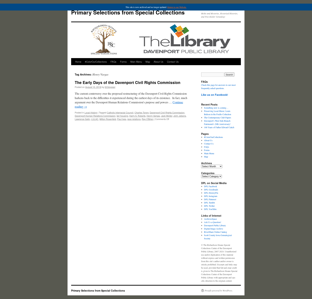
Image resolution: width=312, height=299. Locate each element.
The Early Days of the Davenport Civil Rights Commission (127, 82)
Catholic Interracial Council (120, 112)
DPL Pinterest (210, 199)
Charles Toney (142, 112)
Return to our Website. (177, 7)
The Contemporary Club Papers (217, 117)
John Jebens (179, 115)
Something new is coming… (216, 107)
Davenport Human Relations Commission (95, 115)
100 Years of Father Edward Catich (219, 127)
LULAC (94, 119)
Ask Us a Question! (212, 222)
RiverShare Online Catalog (215, 231)
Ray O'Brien (147, 119)
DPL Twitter (209, 205)
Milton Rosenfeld (107, 119)
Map (148, 61)
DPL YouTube (210, 209)
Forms (123, 61)
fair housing (122, 115)
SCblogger (110, 87)
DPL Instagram (210, 196)
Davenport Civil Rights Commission (167, 112)
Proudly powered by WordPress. (219, 290)
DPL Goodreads (211, 189)
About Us (158, 61)
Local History (90, 112)
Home (78, 61)
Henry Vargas (153, 115)
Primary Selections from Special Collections (128, 12)
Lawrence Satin (82, 119)
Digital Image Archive (213, 228)
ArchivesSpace (210, 218)
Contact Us (173, 61)
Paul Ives (121, 119)
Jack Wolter (166, 115)
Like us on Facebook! (214, 94)
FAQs (113, 61)
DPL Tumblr (209, 202)
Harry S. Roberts (137, 115)
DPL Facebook (210, 186)
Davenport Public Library (215, 225)
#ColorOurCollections (96, 61)
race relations (134, 119)
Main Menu (136, 61)
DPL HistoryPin (211, 192)
